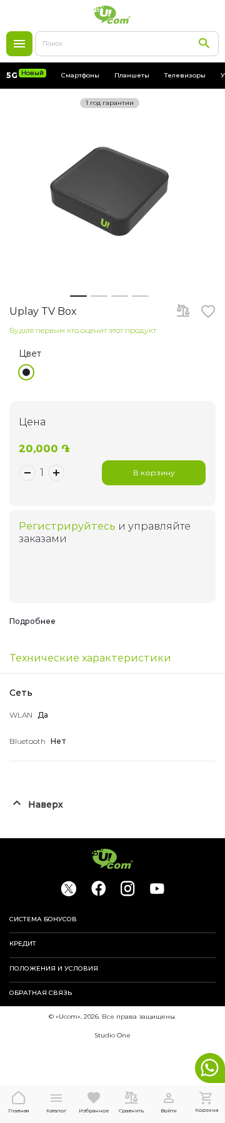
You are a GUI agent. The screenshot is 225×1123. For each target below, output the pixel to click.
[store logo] (112, 15)
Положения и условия (53, 969)
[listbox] (117, 372)
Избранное (94, 1110)
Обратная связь (40, 993)
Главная (18, 1110)
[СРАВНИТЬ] (183, 312)
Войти (169, 1110)
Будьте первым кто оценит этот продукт (82, 330)
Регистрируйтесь (67, 526)
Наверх (45, 804)
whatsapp (210, 1068)
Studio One (112, 1035)
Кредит (22, 944)
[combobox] (127, 43)
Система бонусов (43, 919)
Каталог (19, 43)
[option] (26, 372)
